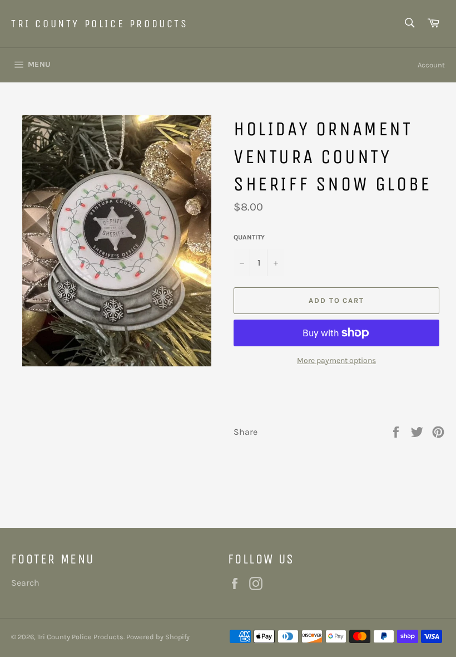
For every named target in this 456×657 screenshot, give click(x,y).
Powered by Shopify (158, 637)
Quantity (249, 237)
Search (25, 582)
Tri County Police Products (100, 23)
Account (431, 65)
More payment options (336, 360)
